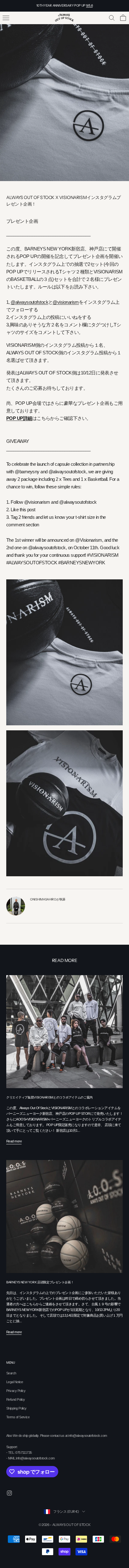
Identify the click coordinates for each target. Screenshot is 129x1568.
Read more (14, 1141)
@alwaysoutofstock (29, 302)
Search (11, 1373)
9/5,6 (89, 5)
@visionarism (66, 302)
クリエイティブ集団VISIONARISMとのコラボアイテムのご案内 (49, 1097)
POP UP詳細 (19, 418)
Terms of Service (17, 1417)
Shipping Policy (16, 1408)
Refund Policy (15, 1399)
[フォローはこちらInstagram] (9, 1493)
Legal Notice (14, 1382)
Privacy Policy (15, 1391)
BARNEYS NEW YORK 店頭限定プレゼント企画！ (40, 1282)
